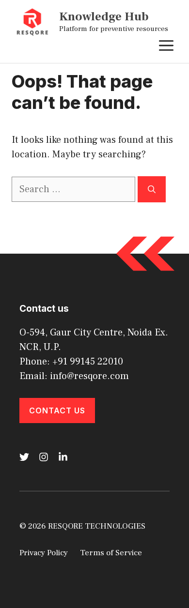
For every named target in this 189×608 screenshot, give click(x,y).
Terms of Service (111, 552)
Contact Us (57, 410)
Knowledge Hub (104, 16)
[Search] (152, 189)
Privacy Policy (43, 552)
